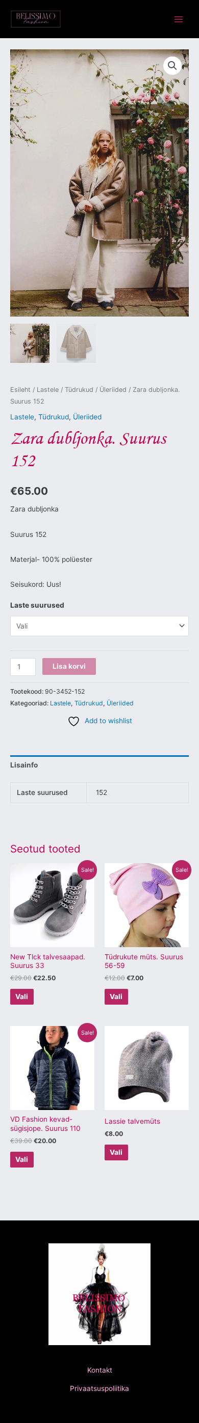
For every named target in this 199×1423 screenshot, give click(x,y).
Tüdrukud (79, 389)
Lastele (48, 389)
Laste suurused (37, 605)
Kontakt (99, 1370)
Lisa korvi (69, 666)
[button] (172, 65)
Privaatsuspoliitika (99, 1388)
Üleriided (113, 389)
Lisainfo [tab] (24, 765)
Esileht (20, 389)
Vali (21, 996)
